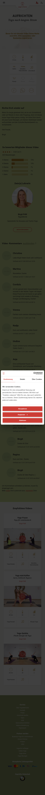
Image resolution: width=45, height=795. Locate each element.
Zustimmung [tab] (8, 379)
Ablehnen (22, 420)
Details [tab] (22, 379)
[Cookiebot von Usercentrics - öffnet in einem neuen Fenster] (33, 373)
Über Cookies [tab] (37, 379)
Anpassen (21, 414)
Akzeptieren (22, 409)
